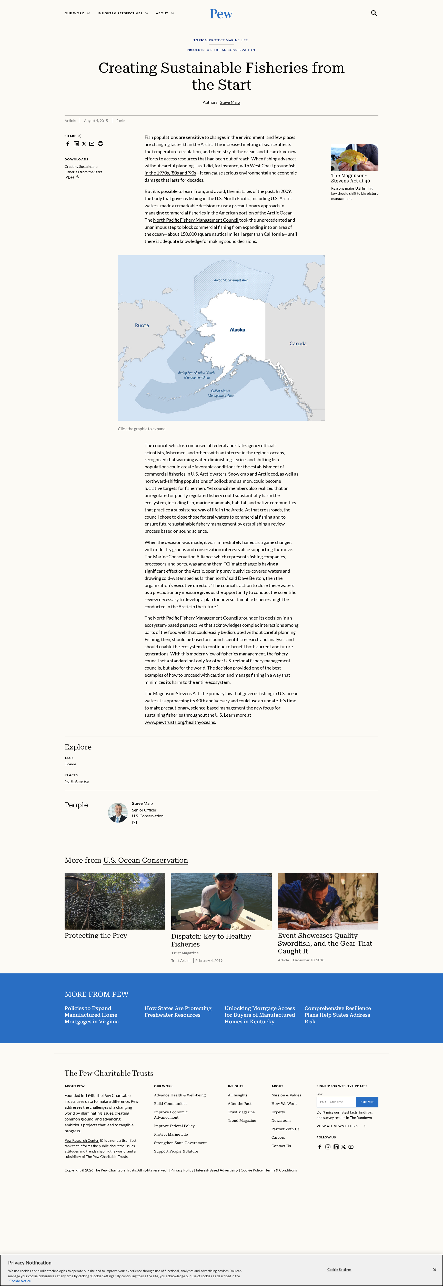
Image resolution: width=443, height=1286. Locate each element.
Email (320, 1094)
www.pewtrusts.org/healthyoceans (180, 722)
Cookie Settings (339, 1270)
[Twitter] (343, 1147)
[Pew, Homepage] (221, 13)
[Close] (434, 1269)
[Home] (109, 1073)
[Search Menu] (374, 13)
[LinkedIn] (336, 1147)
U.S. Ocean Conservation (145, 860)
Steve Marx (143, 803)
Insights (236, 1086)
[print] (100, 143)
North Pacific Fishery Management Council (196, 220)
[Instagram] (328, 1147)
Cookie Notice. (20, 1281)
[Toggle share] (362, 130)
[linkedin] (76, 143)
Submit (367, 1102)
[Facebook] (320, 1147)
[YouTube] (351, 1147)
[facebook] (68, 143)
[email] (92, 143)
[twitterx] (84, 143)
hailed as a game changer (266, 542)
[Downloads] (374, 130)
